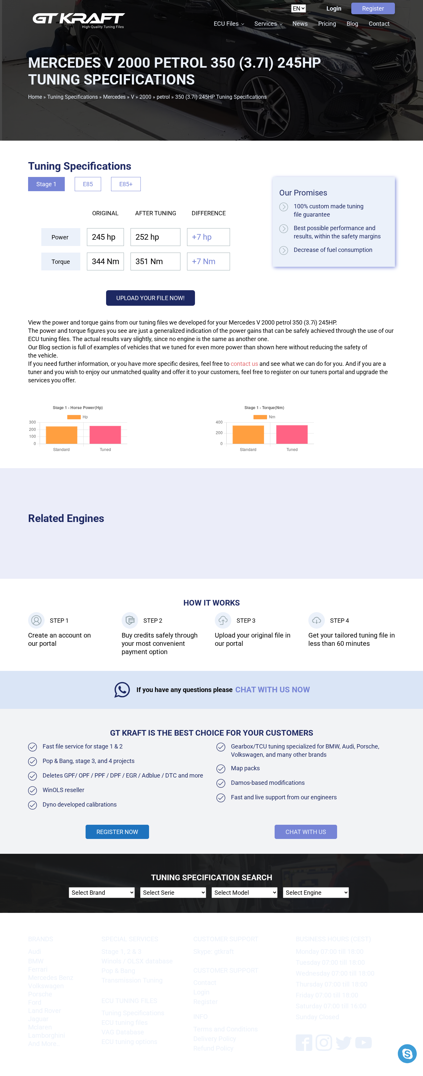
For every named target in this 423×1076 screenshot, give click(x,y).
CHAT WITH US (306, 831)
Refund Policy (213, 1048)
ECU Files (226, 23)
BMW (36, 961)
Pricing (327, 23)
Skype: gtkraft (213, 951)
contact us (244, 363)
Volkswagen (46, 986)
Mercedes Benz (50, 978)
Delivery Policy (214, 1039)
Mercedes (114, 97)
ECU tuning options (129, 1042)
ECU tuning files (124, 1022)
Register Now (117, 831)
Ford (34, 1002)
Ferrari (38, 969)
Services (265, 23)
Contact (379, 23)
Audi (34, 951)
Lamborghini (46, 1035)
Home (35, 97)
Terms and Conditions (225, 1029)
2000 (145, 97)
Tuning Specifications (72, 97)
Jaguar (38, 1019)
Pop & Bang (118, 971)
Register (373, 8)
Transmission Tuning (132, 980)
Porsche (40, 994)
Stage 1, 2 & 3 (121, 951)
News (300, 23)
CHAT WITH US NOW (272, 689)
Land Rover (44, 1011)
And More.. (44, 1044)
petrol (163, 97)
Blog (352, 23)
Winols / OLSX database (137, 961)
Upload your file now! (150, 298)
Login (334, 8)
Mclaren (40, 1027)
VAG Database (122, 1032)
